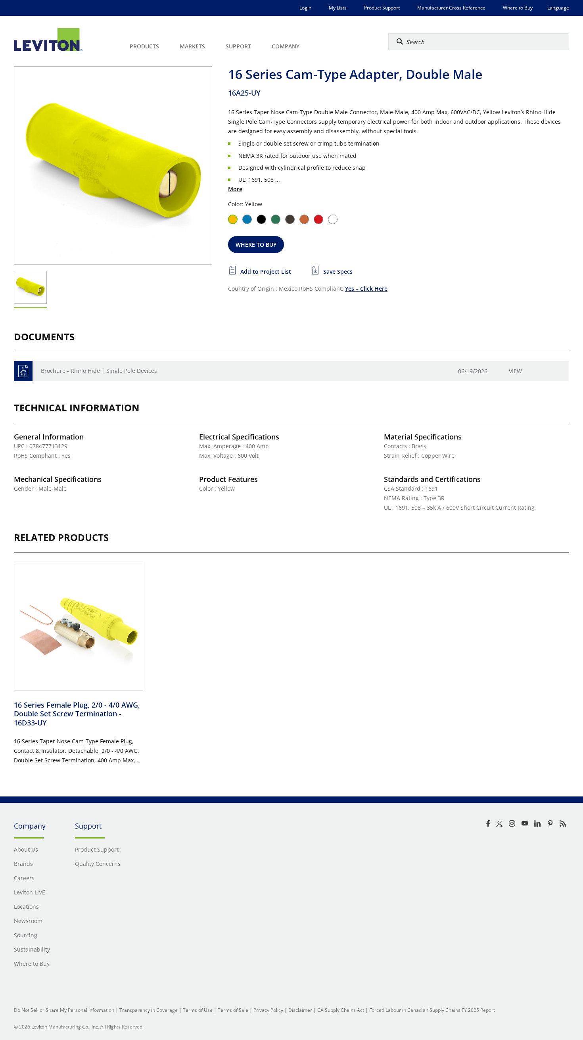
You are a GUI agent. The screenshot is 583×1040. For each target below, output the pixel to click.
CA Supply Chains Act (340, 1010)
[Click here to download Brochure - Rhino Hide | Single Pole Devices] (23, 371)
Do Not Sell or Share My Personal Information (64, 1010)
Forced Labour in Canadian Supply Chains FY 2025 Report (432, 1010)
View (515, 371)
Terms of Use (198, 1010)
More (235, 189)
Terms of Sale (233, 1010)
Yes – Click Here (366, 288)
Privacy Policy (268, 1010)
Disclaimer (300, 1010)
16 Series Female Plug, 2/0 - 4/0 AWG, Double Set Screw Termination (77, 713)
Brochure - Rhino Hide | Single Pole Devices (99, 370)
